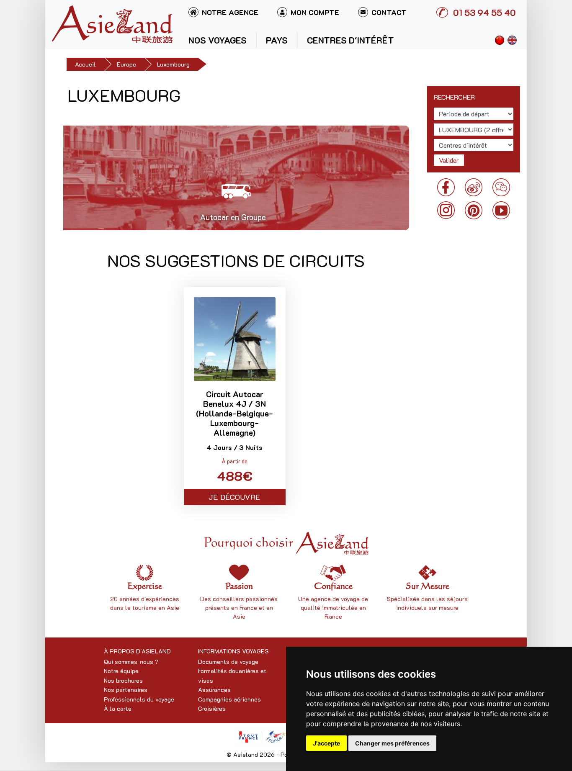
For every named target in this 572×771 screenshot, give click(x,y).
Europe (126, 64)
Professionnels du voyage (139, 699)
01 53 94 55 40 (484, 12)
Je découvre (234, 496)
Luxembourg (173, 64)
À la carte (117, 708)
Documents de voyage (228, 662)
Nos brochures (123, 680)
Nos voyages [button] (217, 40)
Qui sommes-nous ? (131, 662)
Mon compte (315, 12)
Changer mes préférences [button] (392, 743)
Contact (389, 12)
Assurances (214, 690)
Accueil (85, 64)
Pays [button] (277, 40)
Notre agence (230, 12)
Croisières (212, 708)
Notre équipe (121, 671)
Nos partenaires (125, 690)
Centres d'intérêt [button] (350, 40)
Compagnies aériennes (229, 699)
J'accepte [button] (326, 743)
